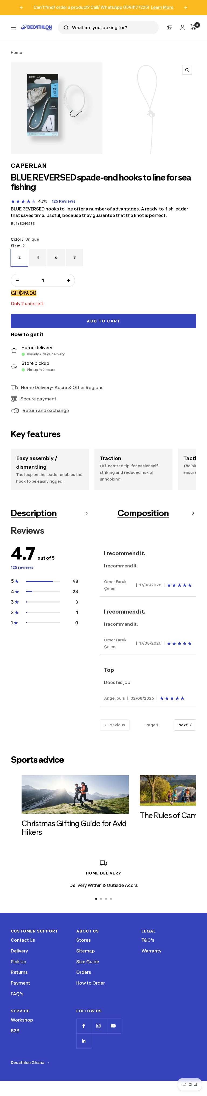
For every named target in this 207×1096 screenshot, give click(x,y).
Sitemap (85, 951)
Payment (20, 983)
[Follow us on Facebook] (83, 1026)
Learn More (162, 7)
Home (16, 52)
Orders (83, 972)
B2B (15, 1030)
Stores (83, 940)
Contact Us (23, 940)
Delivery (19, 951)
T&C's (148, 940)
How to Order (90, 983)
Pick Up (18, 961)
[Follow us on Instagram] (98, 1026)
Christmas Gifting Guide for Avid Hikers (74, 828)
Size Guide (87, 961)
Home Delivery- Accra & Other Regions (62, 387)
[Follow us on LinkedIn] (83, 1040)
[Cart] (193, 27)
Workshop (22, 1020)
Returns (19, 972)
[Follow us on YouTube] (113, 1026)
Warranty (151, 951)
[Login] (181, 26)
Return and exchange (46, 410)
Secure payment (38, 398)
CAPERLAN (29, 165)
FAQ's (17, 993)
